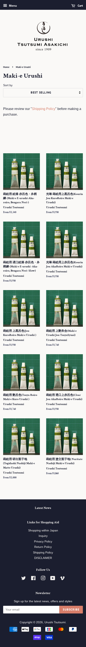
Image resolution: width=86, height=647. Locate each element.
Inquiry (43, 535)
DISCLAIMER (43, 558)
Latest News (43, 508)
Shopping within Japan (43, 530)
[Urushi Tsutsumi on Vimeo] (62, 579)
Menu (12, 5)
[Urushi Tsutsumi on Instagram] (43, 579)
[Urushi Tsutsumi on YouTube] (52, 579)
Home (6, 67)
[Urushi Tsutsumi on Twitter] (23, 579)
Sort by (8, 85)
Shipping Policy (43, 109)
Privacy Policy (43, 541)
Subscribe (71, 609)
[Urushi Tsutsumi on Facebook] (33, 579)
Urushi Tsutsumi (55, 622)
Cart (80, 5)
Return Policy (43, 547)
